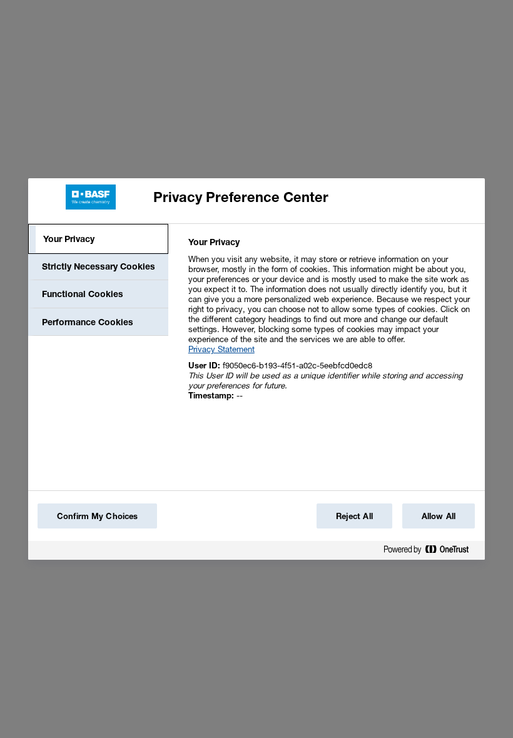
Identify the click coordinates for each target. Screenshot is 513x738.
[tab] (98, 239)
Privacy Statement (221, 349)
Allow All (438, 516)
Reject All (354, 516)
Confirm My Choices (97, 516)
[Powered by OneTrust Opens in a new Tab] (431, 552)
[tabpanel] (331, 325)
